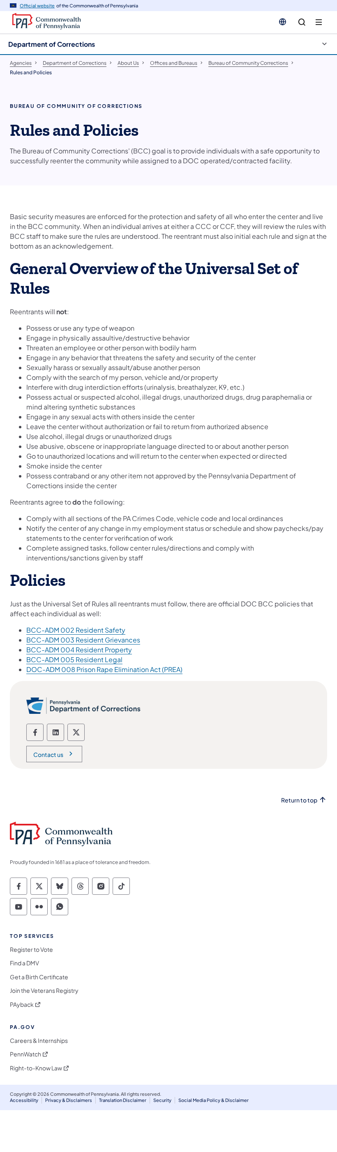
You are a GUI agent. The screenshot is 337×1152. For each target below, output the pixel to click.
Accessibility (24, 1100)
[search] (301, 22)
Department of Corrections (51, 44)
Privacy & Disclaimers (68, 1100)
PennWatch (25, 1054)
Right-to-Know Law (36, 1068)
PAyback (22, 1004)
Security (162, 1100)
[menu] (318, 22)
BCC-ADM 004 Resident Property (79, 649)
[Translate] (282, 21)
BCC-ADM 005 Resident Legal (74, 659)
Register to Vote (31, 949)
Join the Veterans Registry (44, 990)
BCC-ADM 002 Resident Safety (75, 630)
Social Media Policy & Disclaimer (213, 1100)
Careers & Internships (39, 1040)
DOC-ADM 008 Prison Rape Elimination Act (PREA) (104, 669)
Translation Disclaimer (122, 1100)
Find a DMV (24, 963)
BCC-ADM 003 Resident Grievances (83, 639)
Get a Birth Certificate (39, 977)
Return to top (299, 800)
